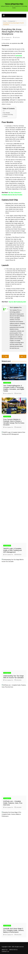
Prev (6, 356)
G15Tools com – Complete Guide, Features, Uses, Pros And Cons (12, 803)
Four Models (6, 112)
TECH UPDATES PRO (14, 4)
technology (18, 55)
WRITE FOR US (13, 949)
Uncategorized (6, 39)
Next (22, 356)
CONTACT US (5, 951)
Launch (5, 116)
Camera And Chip (8, 114)
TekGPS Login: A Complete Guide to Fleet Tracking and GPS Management (12, 550)
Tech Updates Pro (7, 37)
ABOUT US (4, 949)
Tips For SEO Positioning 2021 (17, 301)
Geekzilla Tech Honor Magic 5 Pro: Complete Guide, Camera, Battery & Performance (13, 930)
